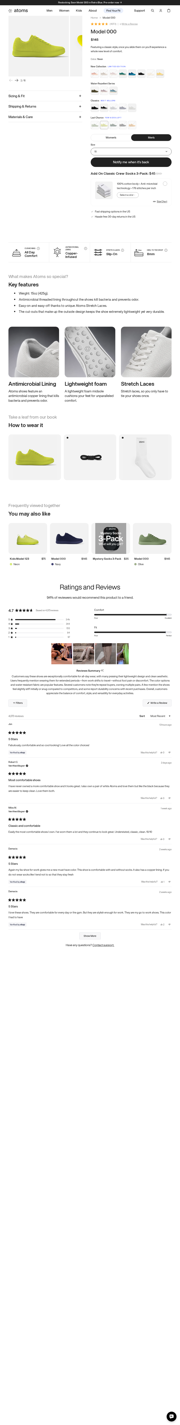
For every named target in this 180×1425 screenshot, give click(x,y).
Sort (142, 716)
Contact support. (103, 945)
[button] (39, 619)
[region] (90, 653)
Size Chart (162, 201)
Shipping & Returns (22, 106)
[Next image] (16, 80)
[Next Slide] (126, 653)
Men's (151, 137)
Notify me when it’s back (131, 162)
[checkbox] (131, 192)
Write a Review (130, 24)
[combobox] (128, 195)
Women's (111, 137)
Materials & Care (20, 116)
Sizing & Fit (16, 95)
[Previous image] (11, 80)
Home (94, 18)
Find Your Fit (113, 10)
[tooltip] (102, 670)
